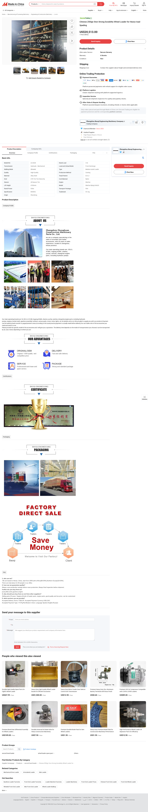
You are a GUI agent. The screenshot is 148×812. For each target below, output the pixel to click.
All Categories (9, 10)
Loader (56, 14)
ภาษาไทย (106, 800)
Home (3, 14)
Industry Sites (87, 797)
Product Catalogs (30, 749)
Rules (144, 10)
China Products (34, 797)
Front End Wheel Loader (128, 782)
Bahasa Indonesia (130, 800)
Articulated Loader (29, 772)
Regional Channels (98, 797)
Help (110, 10)
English (27, 800)
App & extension (121, 10)
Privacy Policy (104, 804)
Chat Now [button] (131, 41)
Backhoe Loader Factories (12, 782)
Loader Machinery (71, 782)
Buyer (100, 10)
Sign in (144, 5)
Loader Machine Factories (53, 782)
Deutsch (70, 800)
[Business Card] (143, 157)
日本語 (96, 800)
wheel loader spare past (45, 753)
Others (76, 753)
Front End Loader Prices (88, 782)
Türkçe (113, 800)
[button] (103, 153)
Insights (125, 797)
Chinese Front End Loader (109, 782)
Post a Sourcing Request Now (58, 647)
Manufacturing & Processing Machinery (18, 14)
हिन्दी (101, 800)
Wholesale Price (76, 797)
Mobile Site (118, 797)
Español (33, 800)
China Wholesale (65, 797)
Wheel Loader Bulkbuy (49, 787)
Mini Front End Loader (31, 787)
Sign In (83, 140)
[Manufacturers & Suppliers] (13, 4)
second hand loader (8, 753)
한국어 (90, 800)
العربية (84, 800)
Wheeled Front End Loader (12, 787)
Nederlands (78, 800)
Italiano (64, 800)
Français (47, 800)
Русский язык (56, 800)
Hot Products (24, 797)
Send (17, 647)
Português (40, 800)
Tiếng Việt (120, 800)
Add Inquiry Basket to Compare (40, 78)
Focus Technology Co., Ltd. (60, 804)
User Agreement (85, 804)
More (4, 790)
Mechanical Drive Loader (11, 772)
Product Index (109, 797)
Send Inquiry (95, 41)
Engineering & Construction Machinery (41, 14)
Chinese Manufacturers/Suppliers (50, 797)
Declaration (95, 804)
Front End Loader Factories (32, 782)
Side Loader (42, 772)
